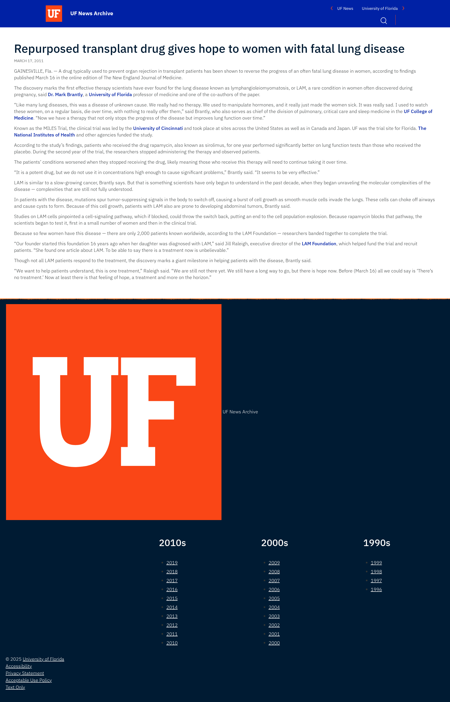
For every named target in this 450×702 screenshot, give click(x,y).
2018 (172, 571)
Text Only (15, 687)
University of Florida (380, 8)
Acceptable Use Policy (29, 680)
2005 (274, 598)
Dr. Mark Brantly (65, 94)
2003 (274, 616)
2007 (274, 580)
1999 (376, 562)
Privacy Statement (25, 673)
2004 (274, 607)
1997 (376, 580)
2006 (274, 589)
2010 (172, 643)
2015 (172, 598)
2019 (172, 562)
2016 (172, 589)
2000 (274, 643)
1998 (376, 571)
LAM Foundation (319, 243)
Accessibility (19, 666)
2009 (274, 562)
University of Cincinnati (158, 128)
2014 (172, 607)
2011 (172, 634)
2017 (172, 580)
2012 (172, 625)
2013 (172, 616)
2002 (274, 625)
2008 (274, 571)
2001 (274, 634)
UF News (345, 8)
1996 (376, 589)
